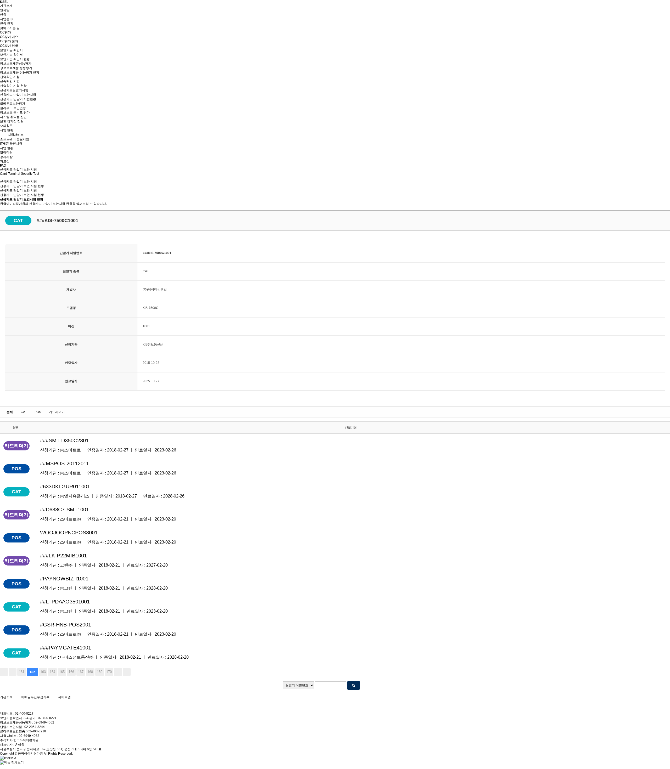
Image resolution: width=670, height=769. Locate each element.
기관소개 (6, 6)
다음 (118, 672)
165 (62, 672)
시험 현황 (22, 195)
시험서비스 (16, 135)
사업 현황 (6, 130)
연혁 (3, 14)
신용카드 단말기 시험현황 (18, 99)
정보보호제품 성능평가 (16, 68)
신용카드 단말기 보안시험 (18, 95)
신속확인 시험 (10, 77)
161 (21, 672)
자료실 (4, 161)
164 (52, 672)
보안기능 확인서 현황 (15, 59)
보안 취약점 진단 (12, 121)
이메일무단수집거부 (35, 697)
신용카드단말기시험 (14, 90)
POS (38, 412)
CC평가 (5, 32)
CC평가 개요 (9, 37)
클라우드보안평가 (12, 103)
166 (71, 672)
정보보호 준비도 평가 (15, 112)
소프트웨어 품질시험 (14, 139)
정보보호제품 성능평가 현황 (19, 72)
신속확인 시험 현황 (13, 86)
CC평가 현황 (9, 46)
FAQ (3, 165)
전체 (10, 412)
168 (90, 672)
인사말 (4, 10)
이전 (12, 672)
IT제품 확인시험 (11, 143)
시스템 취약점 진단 (13, 117)
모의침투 (6, 126)
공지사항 (6, 157)
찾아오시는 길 (10, 28)
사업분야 (6, 19)
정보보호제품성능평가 (15, 63)
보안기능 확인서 (11, 50)
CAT (24, 412)
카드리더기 (57, 412)
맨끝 (127, 672)
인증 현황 (6, 23)
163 (43, 672)
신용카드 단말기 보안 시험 (18, 190)
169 (99, 672)
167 (80, 672)
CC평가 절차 (9, 41)
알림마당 (6, 152)
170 (109, 672)
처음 (4, 672)
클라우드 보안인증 (13, 108)
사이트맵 (64, 697)
